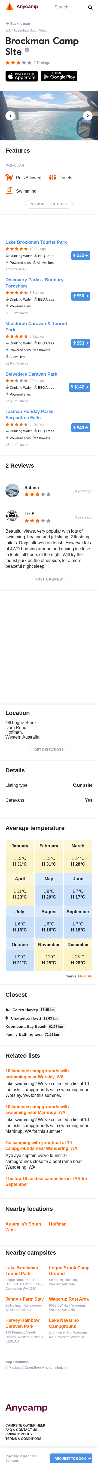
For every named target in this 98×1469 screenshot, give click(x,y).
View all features (49, 204)
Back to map (20, 24)
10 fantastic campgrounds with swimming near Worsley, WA (37, 1074)
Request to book (70, 1458)
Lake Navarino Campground (64, 1323)
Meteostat (85, 976)
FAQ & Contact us (21, 1430)
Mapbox (15, 1367)
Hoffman (58, 1224)
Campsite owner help (25, 1425)
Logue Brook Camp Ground (69, 1271)
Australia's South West (30, 30)
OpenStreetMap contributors (45, 1367)
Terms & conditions (23, 1439)
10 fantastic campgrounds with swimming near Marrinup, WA (37, 1109)
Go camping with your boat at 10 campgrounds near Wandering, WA (41, 1145)
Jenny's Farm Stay (24, 1299)
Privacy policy (19, 1434)
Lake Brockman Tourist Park (21, 1271)
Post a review (49, 579)
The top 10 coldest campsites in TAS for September (46, 1181)
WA (8, 30)
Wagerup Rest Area (69, 1299)
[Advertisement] (49, 647)
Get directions (49, 750)
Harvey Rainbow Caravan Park (22, 1323)
